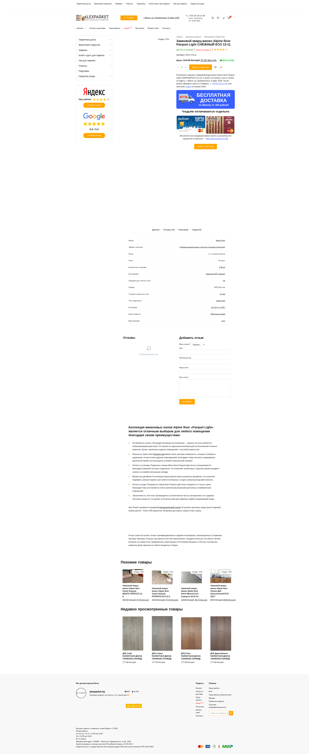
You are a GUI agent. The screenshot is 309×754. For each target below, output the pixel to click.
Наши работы (114, 28)
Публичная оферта (216, 701)
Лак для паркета (180, 4)
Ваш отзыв (184, 377)
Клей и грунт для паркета (159, 4)
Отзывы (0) (169, 230)
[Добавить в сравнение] (220, 67)
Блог (210, 691)
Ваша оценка (185, 344)
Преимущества (185, 358)
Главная (179, 37)
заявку (188, 87)
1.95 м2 (222, 267)
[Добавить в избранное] (215, 67)
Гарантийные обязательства (220, 695)
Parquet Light (159, 454)
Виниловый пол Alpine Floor (214, 37)
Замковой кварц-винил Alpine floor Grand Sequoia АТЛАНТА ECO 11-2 (161, 592)
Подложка (141, 4)
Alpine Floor (220, 240)
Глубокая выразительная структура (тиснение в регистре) (202, 247)
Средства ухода (197, 4)
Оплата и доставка (97, 28)
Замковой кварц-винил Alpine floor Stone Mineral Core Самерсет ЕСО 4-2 (190, 592)
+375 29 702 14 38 (197, 18)
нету (223, 321)
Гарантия (196, 230)
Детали (155, 230)
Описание (183, 230)
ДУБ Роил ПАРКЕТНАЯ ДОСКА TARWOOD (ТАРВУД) (191, 656)
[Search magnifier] (231, 713)
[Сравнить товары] (223, 18)
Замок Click (220, 301)
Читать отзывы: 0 (203, 50)
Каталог (80, 28)
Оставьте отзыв (94, 105)
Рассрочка (139, 28)
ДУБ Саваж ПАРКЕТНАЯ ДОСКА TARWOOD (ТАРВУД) (162, 656)
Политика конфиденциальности (217, 706)
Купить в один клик (200, 67)
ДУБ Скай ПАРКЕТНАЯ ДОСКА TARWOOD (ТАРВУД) (132, 656)
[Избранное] (218, 18)
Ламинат (118, 4)
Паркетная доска (84, 4)
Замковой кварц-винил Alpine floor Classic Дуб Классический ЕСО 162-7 (219, 591)
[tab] (156, 230)
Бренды (212, 698)
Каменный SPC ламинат (215, 274)
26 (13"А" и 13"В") (218, 307)
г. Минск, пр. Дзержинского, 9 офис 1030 (161, 18)
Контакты (166, 28)
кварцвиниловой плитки (170, 507)
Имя (181, 348)
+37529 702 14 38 (219, 84)
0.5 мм (222, 294)
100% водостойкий (217, 314)
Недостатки (183, 367)
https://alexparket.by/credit (217, 139)
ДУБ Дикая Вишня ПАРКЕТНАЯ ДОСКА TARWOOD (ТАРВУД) (220, 656)
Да (224, 281)
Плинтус (129, 4)
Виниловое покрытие (103, 4)
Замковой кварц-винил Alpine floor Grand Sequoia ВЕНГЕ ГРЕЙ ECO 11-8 (133, 591)
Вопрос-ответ (153, 28)
